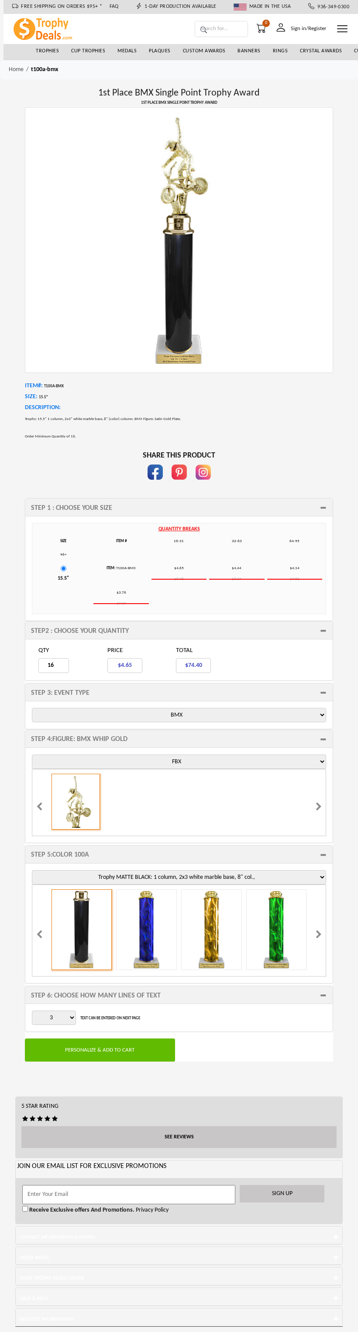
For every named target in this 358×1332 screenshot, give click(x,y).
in (203, 484)
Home (16, 69)
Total (184, 650)
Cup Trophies (88, 51)
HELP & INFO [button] (34, 1298)
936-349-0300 (331, 7)
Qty (43, 650)
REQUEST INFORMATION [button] (46, 1319)
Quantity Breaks (179, 529)
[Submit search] (203, 31)
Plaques (160, 51)
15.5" (63, 578)
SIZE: (31, 396)
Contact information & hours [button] (57, 1237)
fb (155, 484)
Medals (127, 51)
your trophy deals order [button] (52, 1278)
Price (115, 650)
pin (179, 484)
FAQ (114, 6)
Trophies (47, 51)
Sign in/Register (309, 28)
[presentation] (39, 808)
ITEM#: (34, 386)
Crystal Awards (321, 51)
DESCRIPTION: (43, 407)
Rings (280, 51)
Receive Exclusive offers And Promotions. (81, 1210)
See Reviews (179, 1137)
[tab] (179, 507)
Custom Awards (204, 51)
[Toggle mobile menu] (342, 29)
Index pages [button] (34, 1257)
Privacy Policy (151, 1210)
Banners (249, 51)
